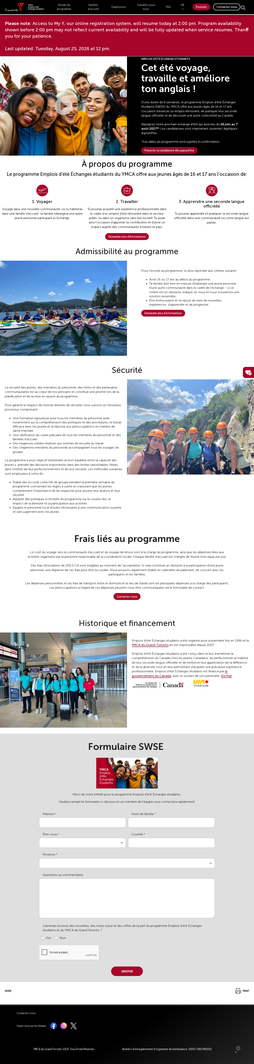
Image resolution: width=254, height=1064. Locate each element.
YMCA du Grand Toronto (150, 645)
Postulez (201, 7)
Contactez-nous (226, 7)
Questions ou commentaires (63, 874)
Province (49, 854)
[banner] (24, 7)
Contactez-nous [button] (127, 596)
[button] (63, 106)
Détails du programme (64, 7)
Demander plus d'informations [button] (127, 236)
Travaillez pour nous (146, 7)
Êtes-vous (50, 834)
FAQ (168, 7)
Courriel (137, 834)
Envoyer (127, 970)
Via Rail (226, 675)
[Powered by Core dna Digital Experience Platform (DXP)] (236, 1052)
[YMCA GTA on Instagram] (63, 1026)
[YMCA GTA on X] (73, 1026)
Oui (48, 938)
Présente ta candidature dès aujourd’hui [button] (169, 150)
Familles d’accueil (93, 7)
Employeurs (119, 7)
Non (63, 938)
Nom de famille (143, 814)
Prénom (48, 814)
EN (182, 5)
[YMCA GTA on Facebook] (53, 1026)
